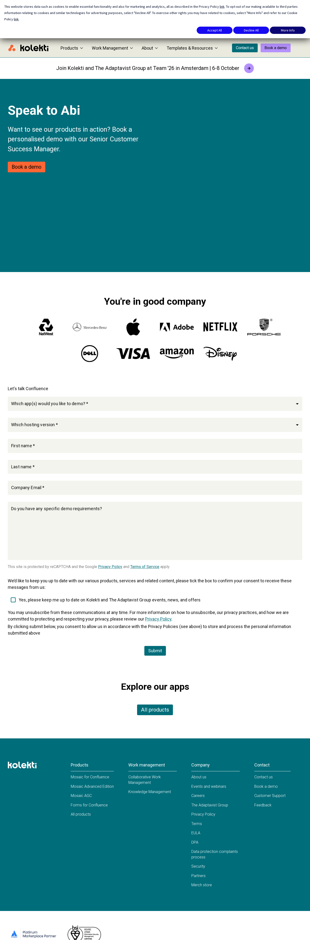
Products (69, 48)
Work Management (110, 48)
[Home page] (28, 48)
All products (155, 710)
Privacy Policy (110, 566)
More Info (288, 30)
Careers (198, 795)
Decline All (251, 30)
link (222, 6)
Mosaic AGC (81, 795)
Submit (155, 650)
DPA (194, 842)
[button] (155, 404)
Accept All (214, 30)
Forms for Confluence (89, 805)
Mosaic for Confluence (90, 777)
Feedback (262, 805)
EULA (195, 833)
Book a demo (275, 47)
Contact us (245, 47)
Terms (196, 823)
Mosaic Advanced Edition (92, 786)
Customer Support (270, 795)
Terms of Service (144, 566)
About (147, 48)
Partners (198, 875)
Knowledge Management (149, 791)
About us (198, 777)
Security (198, 866)
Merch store (201, 885)
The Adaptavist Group (209, 805)
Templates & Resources (190, 48)
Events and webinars (208, 786)
